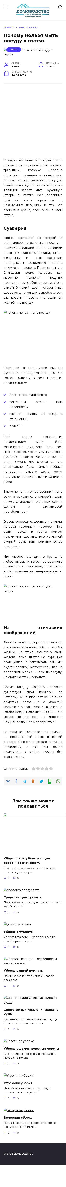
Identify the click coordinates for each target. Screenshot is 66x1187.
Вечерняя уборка (18, 1117)
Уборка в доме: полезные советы (31, 1048)
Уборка (13, 49)
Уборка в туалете (18, 932)
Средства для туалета (22, 897)
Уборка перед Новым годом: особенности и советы (27, 861)
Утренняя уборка (18, 1083)
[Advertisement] (33, 123)
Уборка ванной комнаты (24, 970)
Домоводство (33, 6)
